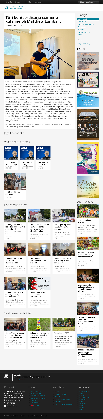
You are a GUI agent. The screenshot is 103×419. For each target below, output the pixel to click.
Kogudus (18, 2)
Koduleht (28, 2)
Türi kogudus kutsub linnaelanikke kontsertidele (38, 294)
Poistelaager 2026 (61, 333)
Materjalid (58, 401)
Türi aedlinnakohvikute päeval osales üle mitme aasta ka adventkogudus (39, 227)
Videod (63, 399)
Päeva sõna (59, 404)
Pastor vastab (68, 404)
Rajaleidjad (82, 399)
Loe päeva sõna (20, 380)
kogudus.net (83, 403)
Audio (68, 399)
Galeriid (57, 399)
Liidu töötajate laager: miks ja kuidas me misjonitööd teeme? (14, 335)
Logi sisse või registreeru (89, 2)
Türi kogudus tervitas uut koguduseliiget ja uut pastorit (14, 294)
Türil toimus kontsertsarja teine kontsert (38, 260)
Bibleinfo (82, 405)
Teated (81, 49)
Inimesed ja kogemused (86, 24)
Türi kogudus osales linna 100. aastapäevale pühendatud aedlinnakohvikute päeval (15, 228)
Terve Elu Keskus (84, 397)
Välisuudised (82, 22)
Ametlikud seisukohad (38, 395)
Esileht (9, 2)
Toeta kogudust (84, 391)
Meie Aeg (82, 395)
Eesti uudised (82, 19)
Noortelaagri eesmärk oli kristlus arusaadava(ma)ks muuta (87, 320)
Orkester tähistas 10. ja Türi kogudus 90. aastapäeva (63, 260)
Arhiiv (81, 401)
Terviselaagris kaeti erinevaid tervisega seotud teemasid (86, 254)
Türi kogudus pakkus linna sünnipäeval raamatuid (62, 226)
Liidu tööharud (35, 402)
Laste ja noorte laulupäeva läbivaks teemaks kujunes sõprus (86, 288)
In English (36, 405)
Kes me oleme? (36, 391)
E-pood (81, 393)
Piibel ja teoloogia (84, 32)
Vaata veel (38, 2)
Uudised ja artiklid (60, 394)
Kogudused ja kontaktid (38, 398)
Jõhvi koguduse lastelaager (84, 221)
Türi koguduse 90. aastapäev (12, 193)
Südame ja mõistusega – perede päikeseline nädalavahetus (39, 335)
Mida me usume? (36, 393)
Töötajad (34, 400)
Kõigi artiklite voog (84, 44)
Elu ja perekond (83, 27)
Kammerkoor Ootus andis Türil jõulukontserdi (13, 260)
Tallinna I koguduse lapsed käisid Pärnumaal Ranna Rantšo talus (86, 353)
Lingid (81, 409)
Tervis (80, 35)
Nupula (81, 407)
